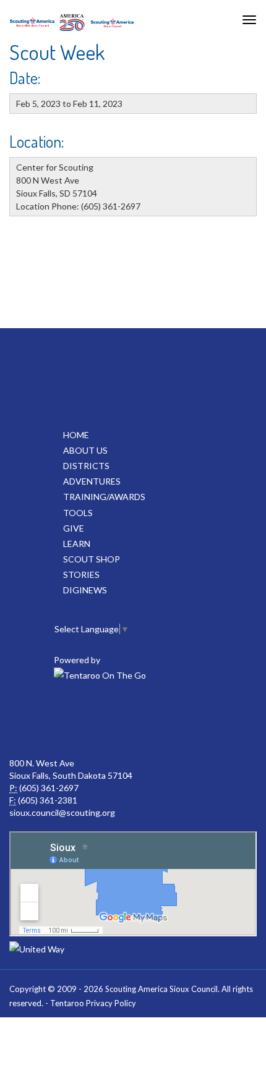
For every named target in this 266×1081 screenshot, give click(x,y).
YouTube (104, 720)
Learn (76, 543)
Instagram (213, 720)
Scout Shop (91, 559)
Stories (81, 574)
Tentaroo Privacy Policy (93, 1003)
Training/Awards (104, 496)
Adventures (92, 481)
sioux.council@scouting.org (62, 812)
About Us (85, 450)
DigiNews (85, 590)
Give (73, 528)
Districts (86, 465)
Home (76, 435)
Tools (78, 512)
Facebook (50, 720)
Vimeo (159, 720)
